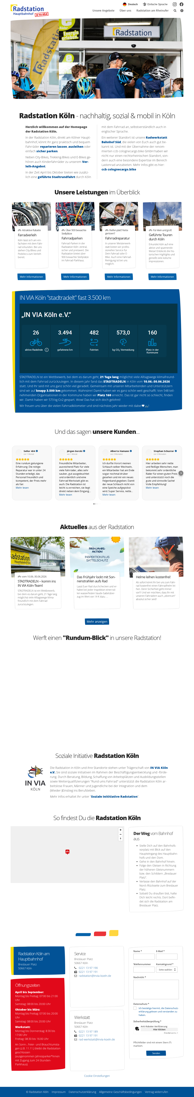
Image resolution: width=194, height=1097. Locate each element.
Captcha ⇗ (171, 1033)
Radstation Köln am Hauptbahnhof (34, 956)
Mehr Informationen (31, 276)
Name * (137, 951)
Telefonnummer (142, 964)
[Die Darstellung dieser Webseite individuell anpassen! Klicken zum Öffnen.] (179, 11)
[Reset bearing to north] (120, 838)
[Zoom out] (120, 834)
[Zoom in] (120, 830)
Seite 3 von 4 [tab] (99, 96)
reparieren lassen (53, 147)
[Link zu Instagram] (175, 4)
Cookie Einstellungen (97, 1076)
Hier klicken (159, 1029)
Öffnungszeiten (27, 985)
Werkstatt (82, 1017)
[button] (173, 11)
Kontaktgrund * (164, 964)
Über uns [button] (125, 10)
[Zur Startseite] (29, 11)
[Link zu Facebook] (181, 4)
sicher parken (47, 151)
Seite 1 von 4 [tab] (89, 96)
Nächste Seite (177, 58)
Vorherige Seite (17, 58)
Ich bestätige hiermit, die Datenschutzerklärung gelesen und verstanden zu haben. (159, 1011)
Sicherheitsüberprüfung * (147, 1021)
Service (79, 953)
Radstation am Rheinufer (152, 10)
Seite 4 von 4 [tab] (105, 96)
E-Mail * (160, 951)
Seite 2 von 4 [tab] (94, 96)
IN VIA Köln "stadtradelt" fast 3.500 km (65, 297)
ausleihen (75, 147)
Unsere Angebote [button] (103, 10)
